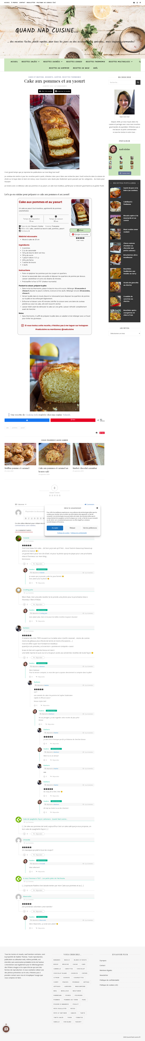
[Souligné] (31, 518)
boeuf (56, 964)
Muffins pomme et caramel (17, 468)
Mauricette (27, 896)
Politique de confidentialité (79, 533)
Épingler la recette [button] (81, 234)
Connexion (90, 504)
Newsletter (31, 3)
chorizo (74, 973)
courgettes (79, 977)
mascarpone (80, 986)
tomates (79, 1017)
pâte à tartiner (60, 1013)
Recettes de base (81, 68)
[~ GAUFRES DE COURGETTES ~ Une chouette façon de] (110, 162)
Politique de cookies (63, 533)
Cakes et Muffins (36, 77)
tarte (82, 1013)
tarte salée (58, 1017)
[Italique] (28, 518)
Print (81, 230)
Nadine (31, 569)
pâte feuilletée (60, 1008)
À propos (14, 3)
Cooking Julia (32, 414)
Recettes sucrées (51, 62)
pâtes (72, 1008)
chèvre (84, 973)
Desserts (49, 77)
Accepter (55, 528)
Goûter (57, 77)
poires (68, 995)
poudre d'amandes (61, 1004)
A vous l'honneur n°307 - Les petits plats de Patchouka (44, 878)
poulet (76, 1004)
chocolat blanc (60, 973)
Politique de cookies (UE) (46, 3)
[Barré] (34, 518)
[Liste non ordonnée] (40, 518)
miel (55, 991)
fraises (65, 982)
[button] (97, 508)
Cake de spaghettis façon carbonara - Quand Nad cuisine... (45, 819)
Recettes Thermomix (95, 62)
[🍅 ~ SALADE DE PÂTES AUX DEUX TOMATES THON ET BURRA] (132, 167)
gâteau (86, 982)
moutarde (77, 991)
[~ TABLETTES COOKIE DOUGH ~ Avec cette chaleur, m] (121, 162)
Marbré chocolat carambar (85, 468)
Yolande (66, 414)
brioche (65, 964)
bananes (57, 960)
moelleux (65, 991)
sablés (73, 1013)
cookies (66, 977)
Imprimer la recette (63, 91)
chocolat (81, 969)
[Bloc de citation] (43, 518)
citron (56, 977)
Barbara (26, 628)
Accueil (7, 3)
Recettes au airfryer (59, 68)
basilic (67, 960)
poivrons (79, 995)
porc (84, 999)
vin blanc (67, 1022)
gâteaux (57, 986)
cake (7, 428)
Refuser (72, 528)
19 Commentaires (60, 86)
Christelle (42, 864)
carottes (69, 969)
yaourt (23, 428)
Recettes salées (29, 62)
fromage (76, 982)
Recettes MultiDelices (119, 62)
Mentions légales (106, 970)
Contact (22, 3)
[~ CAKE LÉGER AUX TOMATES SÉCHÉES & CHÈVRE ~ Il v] (110, 158)
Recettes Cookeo (74, 62)
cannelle (57, 969)
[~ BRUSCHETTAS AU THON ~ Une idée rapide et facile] (132, 162)
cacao (75, 964)
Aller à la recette (46, 91)
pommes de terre (71, 999)
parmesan (58, 995)
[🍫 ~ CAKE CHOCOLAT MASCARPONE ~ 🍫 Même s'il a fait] (121, 158)
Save (103, 433)
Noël (95, 68)
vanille (57, 1022)
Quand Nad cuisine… (46, 31)
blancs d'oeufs (80, 960)
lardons (67, 986)
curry (56, 982)
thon (69, 1017)
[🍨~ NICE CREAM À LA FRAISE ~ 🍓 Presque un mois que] (110, 167)
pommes (14, 428)
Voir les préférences (90, 528)
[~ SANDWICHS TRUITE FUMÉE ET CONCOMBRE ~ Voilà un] (121, 167)
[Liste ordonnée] (37, 518)
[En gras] (25, 518)
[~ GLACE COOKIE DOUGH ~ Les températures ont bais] (132, 158)
